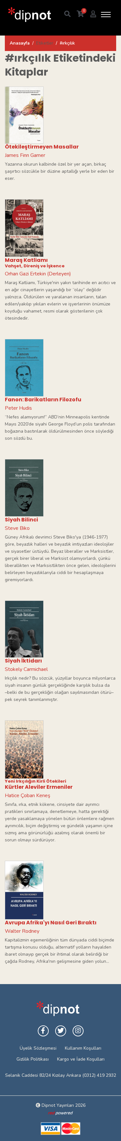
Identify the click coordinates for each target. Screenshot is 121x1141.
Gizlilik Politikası (32, 1059)
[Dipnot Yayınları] (29, 14)
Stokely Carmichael (26, 669)
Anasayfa (20, 43)
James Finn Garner (25, 155)
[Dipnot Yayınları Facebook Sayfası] (43, 1030)
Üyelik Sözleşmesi (38, 1048)
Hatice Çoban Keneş (27, 795)
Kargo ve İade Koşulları (81, 1059)
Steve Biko (17, 528)
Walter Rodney (22, 931)
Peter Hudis (18, 408)
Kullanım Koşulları (83, 1048)
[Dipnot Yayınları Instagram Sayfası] (78, 1030)
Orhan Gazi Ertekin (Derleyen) (38, 273)
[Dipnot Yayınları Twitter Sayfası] (60, 1030)
